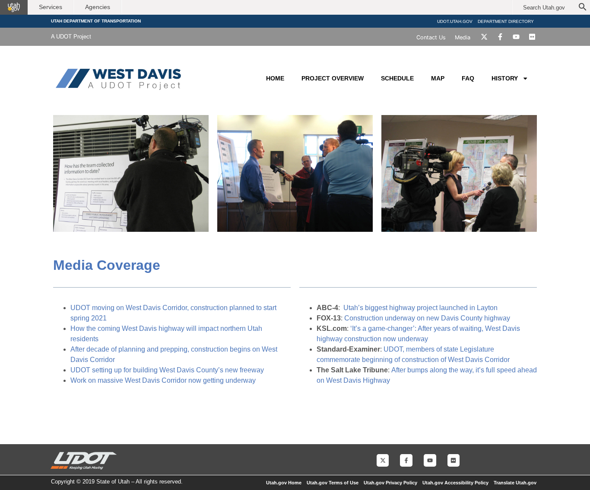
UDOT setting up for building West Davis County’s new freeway (167, 370)
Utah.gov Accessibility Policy (455, 482)
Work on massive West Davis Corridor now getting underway (163, 380)
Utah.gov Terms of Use (332, 482)
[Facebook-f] (500, 37)
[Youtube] (516, 37)
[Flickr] (532, 37)
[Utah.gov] (14, 7)
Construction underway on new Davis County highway (427, 318)
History (505, 78)
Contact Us (431, 37)
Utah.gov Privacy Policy (390, 482)
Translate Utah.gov (515, 482)
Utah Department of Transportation (96, 21)
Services (50, 6)
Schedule (397, 78)
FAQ (468, 78)
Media (462, 37)
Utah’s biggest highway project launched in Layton (420, 307)
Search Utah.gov (544, 7)
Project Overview (332, 78)
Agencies (97, 6)
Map (437, 78)
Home (275, 78)
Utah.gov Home (283, 482)
